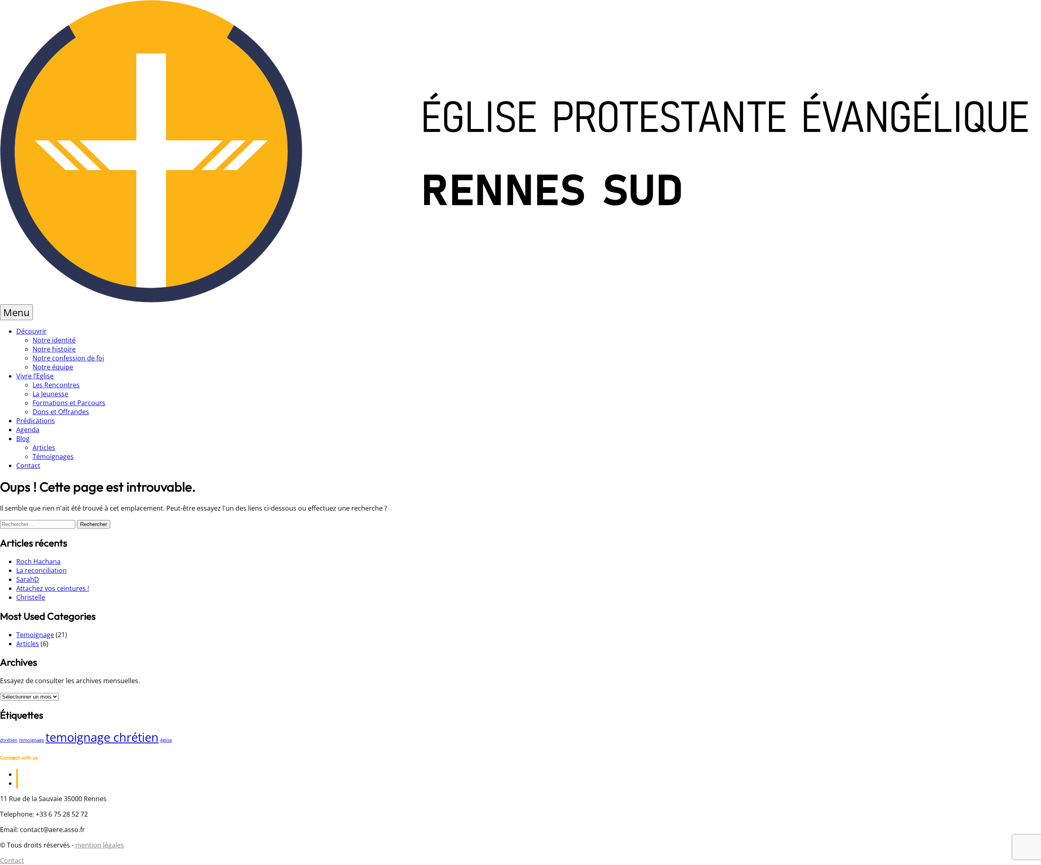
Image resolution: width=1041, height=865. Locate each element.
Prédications (35, 420)
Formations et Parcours (69, 402)
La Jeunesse (50, 393)
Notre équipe (53, 367)
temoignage (31, 740)
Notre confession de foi (68, 358)
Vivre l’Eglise (35, 375)
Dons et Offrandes (61, 411)
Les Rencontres (56, 384)
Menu (16, 312)
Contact (28, 465)
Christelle (30, 597)
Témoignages (53, 456)
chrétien (8, 740)
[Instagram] (17, 783)
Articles (44, 447)
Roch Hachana (38, 561)
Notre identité (54, 340)
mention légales (99, 845)
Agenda (27, 429)
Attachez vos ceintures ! (52, 588)
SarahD (27, 579)
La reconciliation (41, 570)
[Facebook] (17, 774)
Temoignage (35, 634)
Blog (23, 438)
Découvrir (31, 331)
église (166, 740)
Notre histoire (54, 349)
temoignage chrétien (102, 737)
